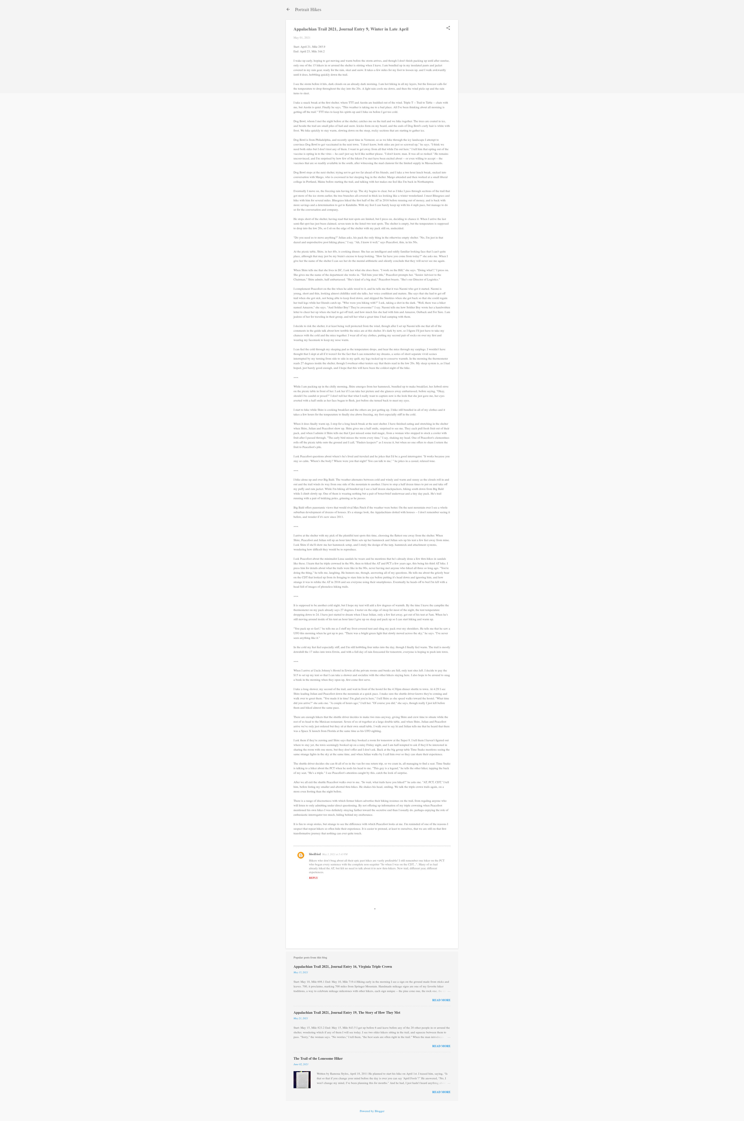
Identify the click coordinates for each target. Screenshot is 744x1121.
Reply (313, 878)
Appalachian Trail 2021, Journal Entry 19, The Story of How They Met (347, 1012)
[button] (448, 28)
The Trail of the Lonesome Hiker (318, 1058)
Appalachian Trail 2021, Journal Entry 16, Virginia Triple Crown (343, 966)
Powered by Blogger (372, 1111)
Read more (441, 1000)
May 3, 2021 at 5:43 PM (335, 854)
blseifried (315, 854)
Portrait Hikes (308, 9)
